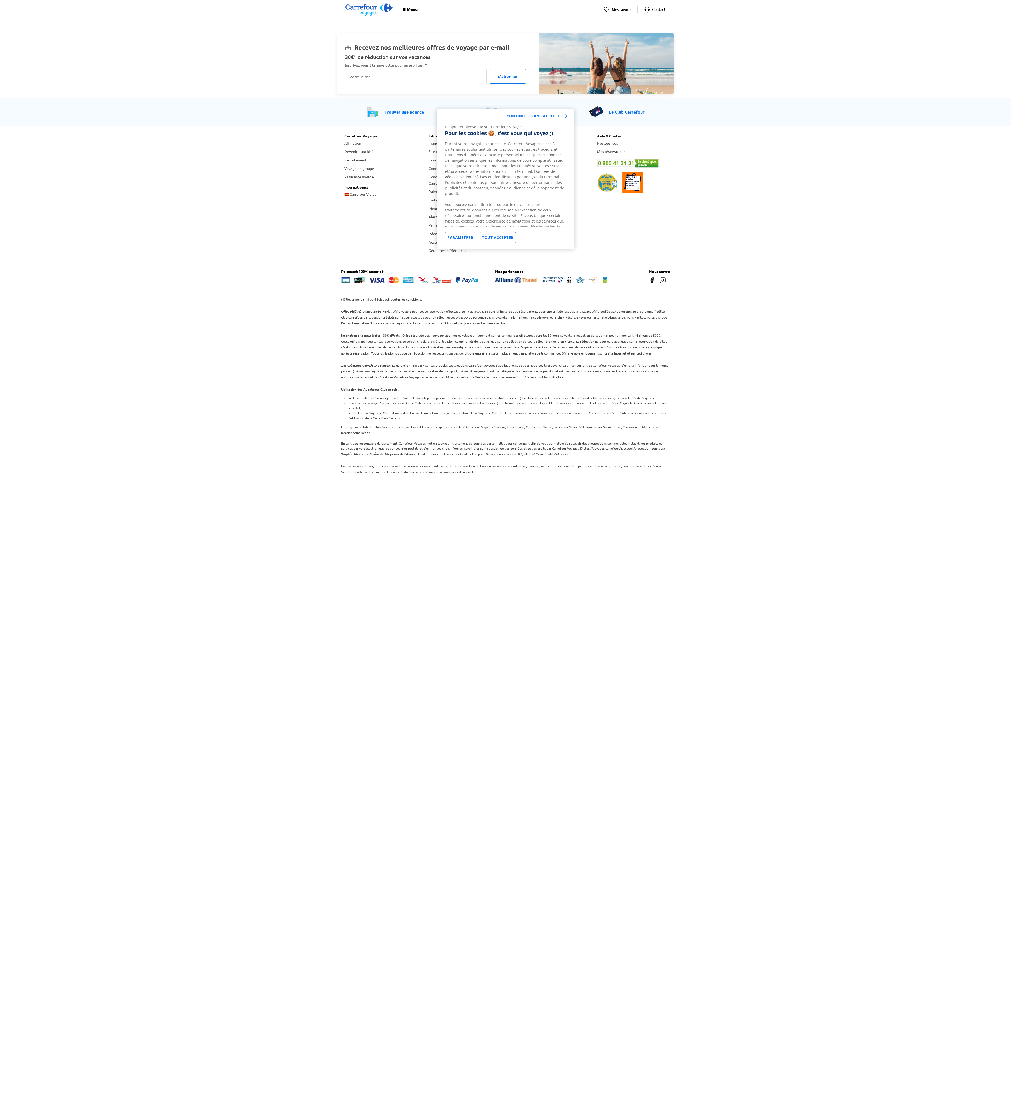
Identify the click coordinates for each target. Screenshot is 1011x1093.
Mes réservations (611, 151)
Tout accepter (497, 237)
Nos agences (607, 143)
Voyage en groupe (359, 168)
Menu (412, 9)
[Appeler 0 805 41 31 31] (632, 163)
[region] (505, 179)
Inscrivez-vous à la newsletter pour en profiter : (386, 65)
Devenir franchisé (359, 151)
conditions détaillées (550, 377)
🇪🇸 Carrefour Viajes (360, 194)
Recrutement (355, 159)
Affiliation (352, 143)
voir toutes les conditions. (403, 299)
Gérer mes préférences (447, 250)
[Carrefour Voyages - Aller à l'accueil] (369, 9)
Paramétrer (460, 237)
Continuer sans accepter (535, 116)
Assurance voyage (359, 176)
